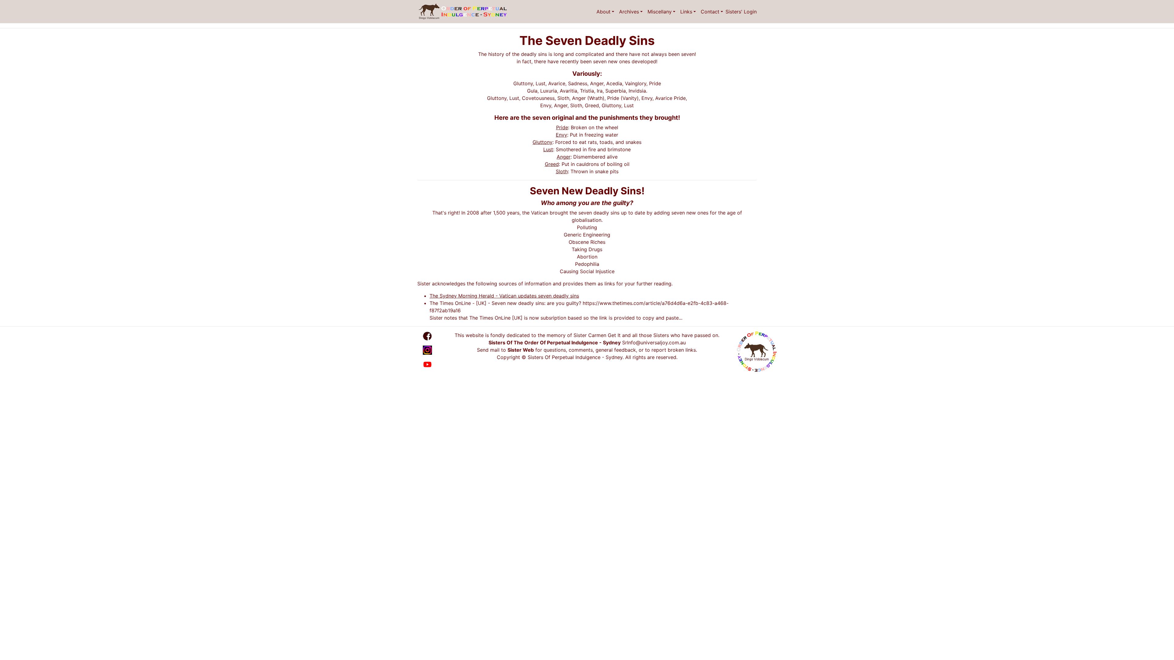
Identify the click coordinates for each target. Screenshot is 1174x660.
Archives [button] (629, 12)
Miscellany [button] (660, 12)
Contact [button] (710, 12)
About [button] (603, 12)
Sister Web (521, 350)
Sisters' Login (741, 12)
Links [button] (686, 12)
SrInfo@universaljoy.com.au (654, 342)
